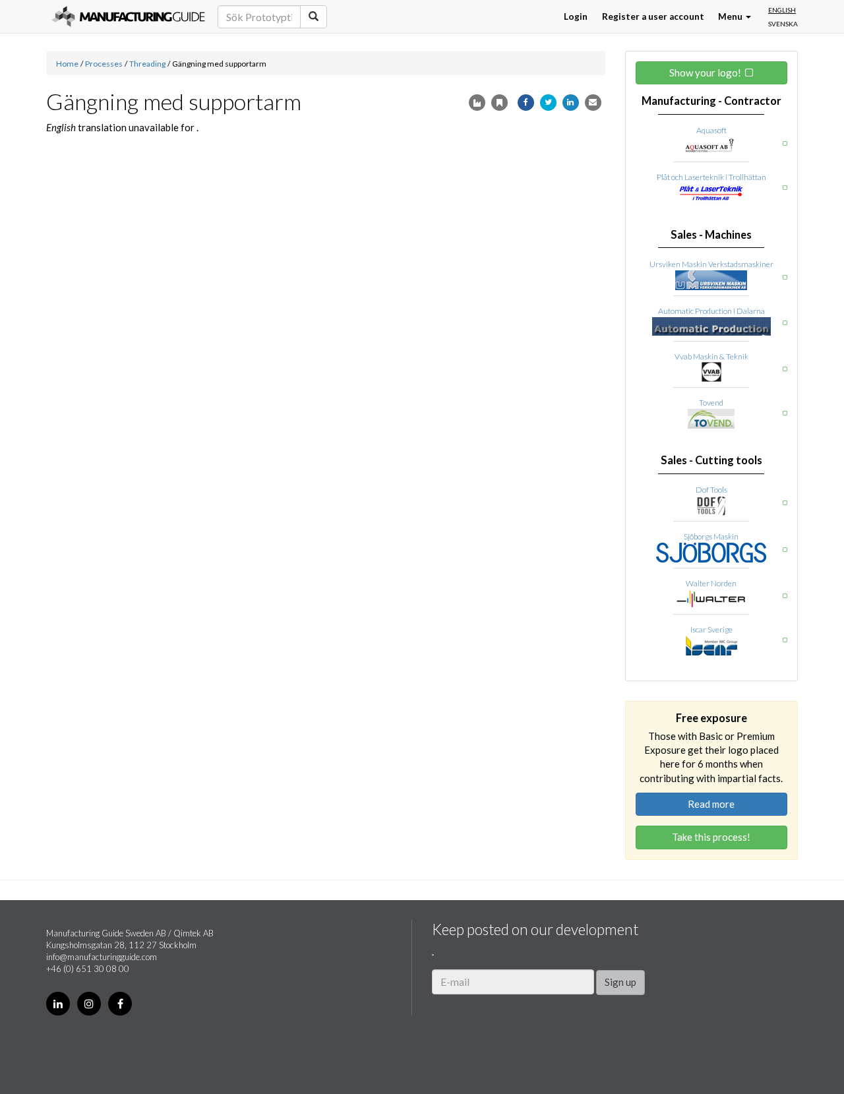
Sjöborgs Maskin (711, 536)
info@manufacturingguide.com (101, 957)
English (782, 10)
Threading (147, 64)
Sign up (620, 982)
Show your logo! (705, 72)
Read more (711, 804)
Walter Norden (711, 583)
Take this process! (711, 837)
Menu (731, 16)
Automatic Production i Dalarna (711, 311)
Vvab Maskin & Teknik (711, 356)
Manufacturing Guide (128, 16)
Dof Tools (711, 490)
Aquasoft (711, 130)
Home (67, 64)
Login (576, 16)
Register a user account (653, 16)
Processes (104, 64)
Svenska (783, 24)
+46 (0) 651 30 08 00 (87, 968)
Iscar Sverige (711, 629)
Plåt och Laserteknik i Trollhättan (711, 177)
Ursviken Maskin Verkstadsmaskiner (711, 264)
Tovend (711, 403)
